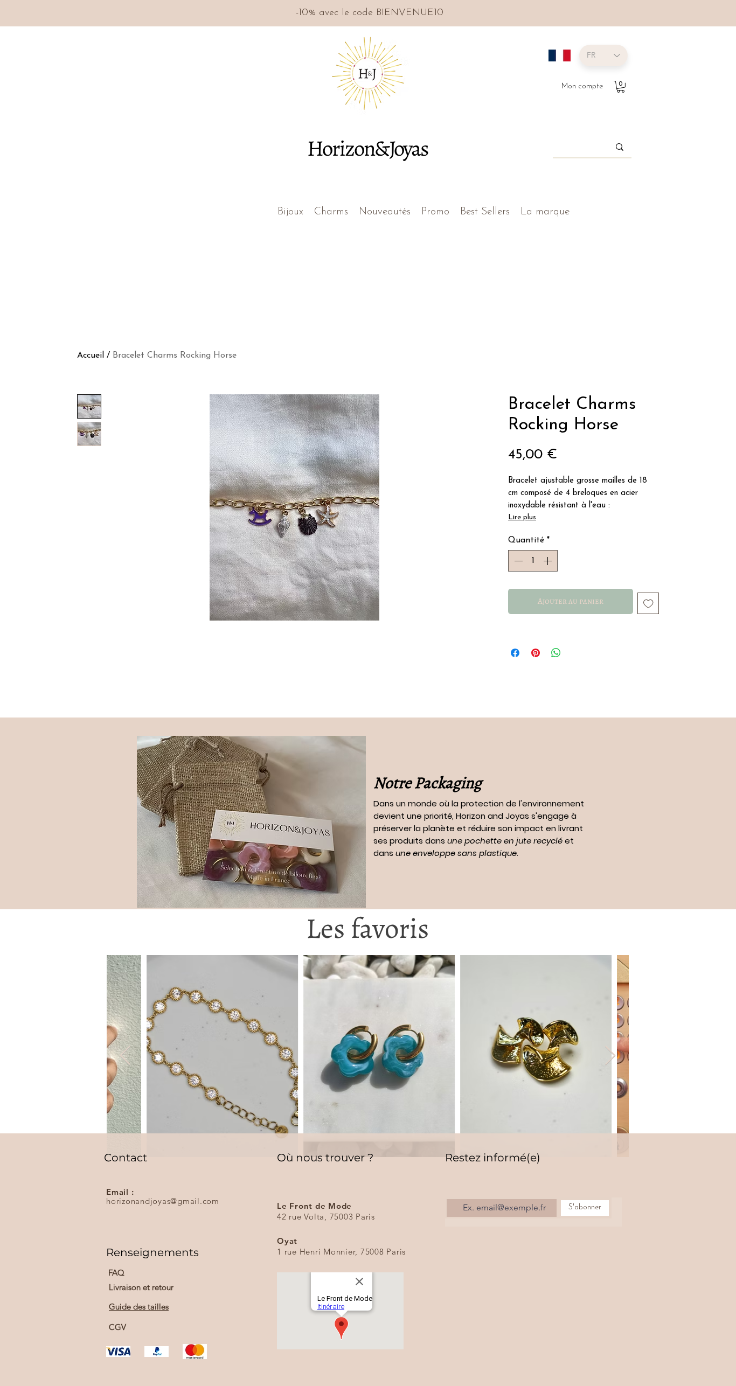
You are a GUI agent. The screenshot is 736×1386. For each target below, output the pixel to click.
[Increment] (548, 561)
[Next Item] (610, 1056)
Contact (125, 1157)
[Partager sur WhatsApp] (556, 652)
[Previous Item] (125, 1056)
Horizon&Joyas (367, 148)
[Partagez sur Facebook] (515, 652)
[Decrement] (517, 561)
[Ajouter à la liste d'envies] (648, 604)
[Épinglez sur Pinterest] (535, 652)
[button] (621, 87)
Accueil (90, 355)
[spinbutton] (533, 561)
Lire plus (522, 517)
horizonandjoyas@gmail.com (162, 1201)
